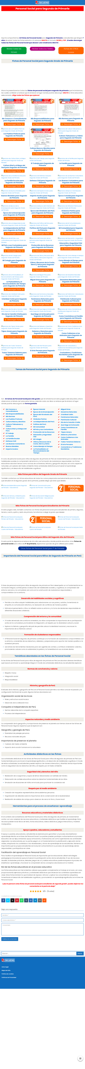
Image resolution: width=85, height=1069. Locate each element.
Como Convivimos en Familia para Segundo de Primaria (71, 317)
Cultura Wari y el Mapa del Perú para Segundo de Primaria (14, 166)
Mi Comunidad (39, 427)
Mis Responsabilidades (15, 414)
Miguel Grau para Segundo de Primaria (42, 281)
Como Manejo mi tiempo (43, 446)
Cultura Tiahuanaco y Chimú (14, 425)
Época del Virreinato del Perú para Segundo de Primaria (42, 212)
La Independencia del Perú (43, 422)
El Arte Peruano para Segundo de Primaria (42, 352)
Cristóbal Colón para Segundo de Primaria (14, 300)
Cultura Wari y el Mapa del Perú (16, 430)
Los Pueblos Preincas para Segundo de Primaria (14, 135)
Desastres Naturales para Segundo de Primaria (71, 281)
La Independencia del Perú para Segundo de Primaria (14, 229)
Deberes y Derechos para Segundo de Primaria (42, 332)
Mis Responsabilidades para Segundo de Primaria (42, 120)
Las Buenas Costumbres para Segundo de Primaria (71, 182)
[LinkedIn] (31, 900)
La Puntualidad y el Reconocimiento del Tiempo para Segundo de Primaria (14, 284)
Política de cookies (8, 974)
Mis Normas (10, 416)
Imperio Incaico (12, 449)
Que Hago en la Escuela (70, 425)
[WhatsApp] (22, 900)
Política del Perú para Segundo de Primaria (42, 229)
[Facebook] (3, 900)
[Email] (40, 900)
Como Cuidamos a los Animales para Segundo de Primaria (71, 335)
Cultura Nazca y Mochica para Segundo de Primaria (42, 149)
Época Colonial (39, 409)
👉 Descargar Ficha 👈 (14, 124)
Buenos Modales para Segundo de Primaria (14, 197)
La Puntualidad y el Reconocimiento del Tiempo (41, 451)
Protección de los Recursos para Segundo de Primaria (42, 246)
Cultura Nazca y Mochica (15, 422)
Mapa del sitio (6, 970)
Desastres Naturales (69, 412)
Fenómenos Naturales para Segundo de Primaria (42, 300)
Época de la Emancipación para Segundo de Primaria (14, 214)
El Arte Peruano (67, 444)
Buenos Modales (12, 446)
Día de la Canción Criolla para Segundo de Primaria (14, 315)
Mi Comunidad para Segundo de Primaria (71, 229)
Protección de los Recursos (43, 432)
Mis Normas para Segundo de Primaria (71, 120)
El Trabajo (10, 433)
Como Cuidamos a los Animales (69, 438)
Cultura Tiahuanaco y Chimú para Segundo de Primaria (71, 137)
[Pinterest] (17, 900)
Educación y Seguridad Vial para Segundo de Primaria (71, 244)
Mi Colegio (37, 439)
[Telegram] (35, 900)
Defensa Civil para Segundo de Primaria (42, 182)
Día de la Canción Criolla (70, 422)
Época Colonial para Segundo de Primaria (71, 197)
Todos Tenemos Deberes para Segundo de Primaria (14, 354)
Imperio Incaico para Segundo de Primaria (42, 197)
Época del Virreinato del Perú (42, 415)
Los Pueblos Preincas (14, 419)
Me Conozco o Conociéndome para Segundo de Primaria (14, 120)
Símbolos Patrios (40, 419)
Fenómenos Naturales (69, 417)
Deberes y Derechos (69, 435)
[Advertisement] (42, 23)
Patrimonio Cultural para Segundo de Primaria (70, 300)
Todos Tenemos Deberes (70, 442)
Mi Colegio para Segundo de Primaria (14, 261)
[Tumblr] (26, 900)
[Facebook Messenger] (8, 900)
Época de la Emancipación (43, 412)
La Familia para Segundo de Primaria (70, 164)
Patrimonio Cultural (68, 420)
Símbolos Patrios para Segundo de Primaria (71, 212)
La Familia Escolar (13, 438)
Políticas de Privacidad (9, 977)
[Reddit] (44, 900)
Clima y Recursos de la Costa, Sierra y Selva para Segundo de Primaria (42, 265)
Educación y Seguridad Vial (42, 436)
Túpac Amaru (66, 432)
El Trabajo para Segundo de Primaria (42, 164)
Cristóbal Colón (67, 414)
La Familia (10, 436)
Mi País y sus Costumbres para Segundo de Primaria (14, 246)
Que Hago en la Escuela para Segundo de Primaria (42, 315)
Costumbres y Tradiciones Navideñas (71, 448)
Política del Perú (39, 424)
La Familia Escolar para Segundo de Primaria (14, 182)
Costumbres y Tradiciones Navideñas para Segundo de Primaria (71, 355)
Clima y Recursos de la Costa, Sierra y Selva (42, 443)
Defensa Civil (11, 441)
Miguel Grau (65, 409)
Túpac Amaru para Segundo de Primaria (14, 332)
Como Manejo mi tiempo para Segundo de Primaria (71, 261)
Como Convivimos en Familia (69, 428)
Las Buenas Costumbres (15, 444)
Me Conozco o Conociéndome (12, 410)
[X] (12, 900)
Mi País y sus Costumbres (43, 429)
